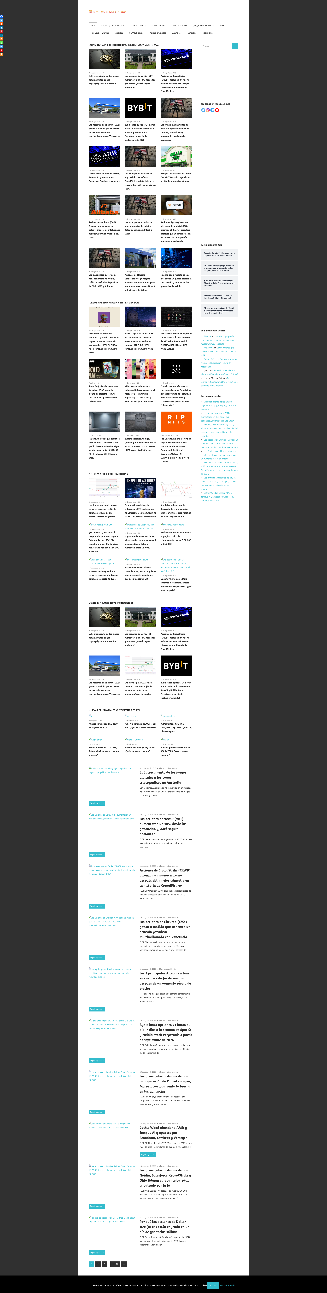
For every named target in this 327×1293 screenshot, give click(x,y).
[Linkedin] (1, 27)
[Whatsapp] (1, 42)
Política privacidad (157, 32)
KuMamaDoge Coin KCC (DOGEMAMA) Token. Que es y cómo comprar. (176, 727)
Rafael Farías (210, 359)
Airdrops (119, 32)
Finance (207, 336)
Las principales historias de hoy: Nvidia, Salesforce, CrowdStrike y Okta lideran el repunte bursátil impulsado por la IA (140, 181)
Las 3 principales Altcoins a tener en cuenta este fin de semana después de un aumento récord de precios (219, 454)
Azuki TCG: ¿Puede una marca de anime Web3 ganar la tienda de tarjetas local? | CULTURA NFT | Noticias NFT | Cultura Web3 (104, 394)
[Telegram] (1, 46)
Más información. (227, 1285)
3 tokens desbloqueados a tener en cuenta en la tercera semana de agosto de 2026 (103, 575)
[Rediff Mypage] (1, 50)
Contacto (192, 32)
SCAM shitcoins (136, 32)
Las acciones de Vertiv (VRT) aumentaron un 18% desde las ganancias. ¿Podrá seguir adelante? (217, 416)
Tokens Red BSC (159, 25)
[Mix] (1, 38)
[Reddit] (1, 23)
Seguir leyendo (96, 803)
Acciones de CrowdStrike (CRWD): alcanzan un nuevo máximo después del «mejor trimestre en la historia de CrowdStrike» (175, 83)
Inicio (93, 25)
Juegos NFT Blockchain (204, 25)
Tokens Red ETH (180, 25)
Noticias (173, 969)
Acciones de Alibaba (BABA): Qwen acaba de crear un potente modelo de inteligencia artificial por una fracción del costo (104, 230)
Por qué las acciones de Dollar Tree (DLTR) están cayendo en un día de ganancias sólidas (176, 177)
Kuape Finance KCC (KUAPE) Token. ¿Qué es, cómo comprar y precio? (104, 751)
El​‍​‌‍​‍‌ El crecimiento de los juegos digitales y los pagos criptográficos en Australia (104, 79)
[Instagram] (208, 110)
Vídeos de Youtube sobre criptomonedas (111, 602)
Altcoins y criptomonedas (112, 25)
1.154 (115, 1264)
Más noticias (164, 969)
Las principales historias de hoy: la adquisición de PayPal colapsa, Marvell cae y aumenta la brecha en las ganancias (175, 132)
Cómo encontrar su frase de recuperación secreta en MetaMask (219, 362)
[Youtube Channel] (217, 110)
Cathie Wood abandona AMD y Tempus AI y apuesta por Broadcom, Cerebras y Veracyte (104, 177)
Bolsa (222, 25)
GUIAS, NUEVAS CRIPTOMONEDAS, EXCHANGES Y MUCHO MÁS (124, 44)
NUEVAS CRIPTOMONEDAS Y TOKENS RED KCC (114, 710)
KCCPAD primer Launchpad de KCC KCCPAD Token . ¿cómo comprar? (175, 751)
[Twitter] (1, 20)
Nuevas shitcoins (138, 25)
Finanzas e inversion (100, 32)
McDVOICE (209, 347)
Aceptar (213, 1285)
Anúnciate (177, 32)
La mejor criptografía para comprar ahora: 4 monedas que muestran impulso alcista (218, 340)
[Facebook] (1, 16)
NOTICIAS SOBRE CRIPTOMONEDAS (108, 474)
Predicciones (207, 32)
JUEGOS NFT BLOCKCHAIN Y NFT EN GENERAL (114, 302)
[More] (1, 54)
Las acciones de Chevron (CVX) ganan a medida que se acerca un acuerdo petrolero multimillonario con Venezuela (219, 443)
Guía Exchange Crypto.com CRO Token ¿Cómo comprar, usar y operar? (219, 381)
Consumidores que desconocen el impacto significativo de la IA (218, 351)
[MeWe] (1, 35)
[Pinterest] (1, 31)
